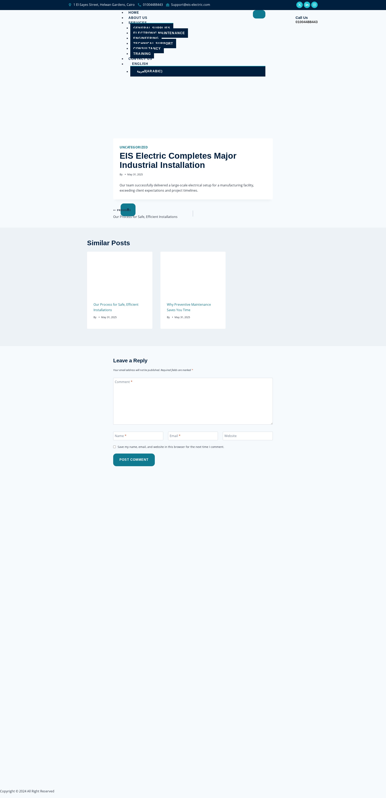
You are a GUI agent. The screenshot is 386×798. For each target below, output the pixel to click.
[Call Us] (289, 20)
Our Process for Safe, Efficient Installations (145, 213)
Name (120, 436)
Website (230, 436)
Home (133, 12)
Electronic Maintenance (159, 33)
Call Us (302, 18)
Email (175, 436)
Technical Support (153, 43)
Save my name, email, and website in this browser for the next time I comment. (171, 447)
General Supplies (151, 28)
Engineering (146, 38)
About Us (138, 17)
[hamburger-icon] (259, 14)
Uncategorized (134, 147)
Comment (123, 382)
